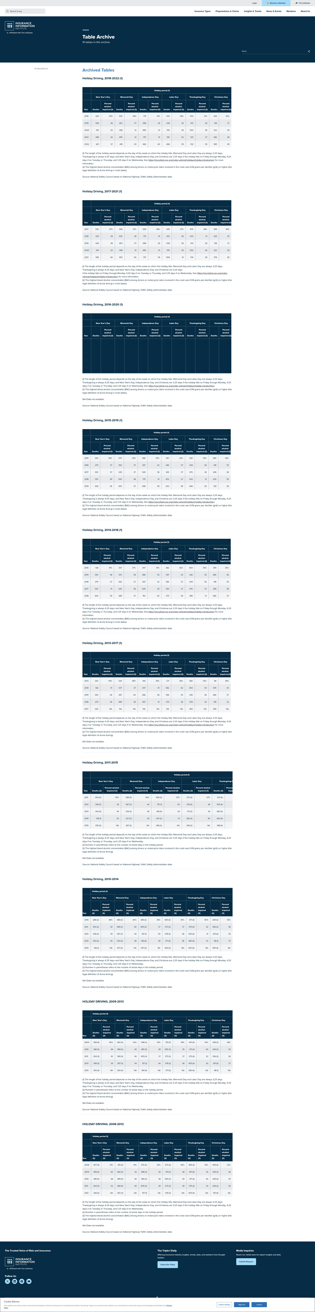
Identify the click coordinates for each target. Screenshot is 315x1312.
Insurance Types (202, 11)
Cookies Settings (224, 1304)
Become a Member (278, 3)
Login (254, 3)
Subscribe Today (167, 1264)
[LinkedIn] (14, 1281)
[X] (7, 1281)
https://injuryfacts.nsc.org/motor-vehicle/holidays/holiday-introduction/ (181, 160)
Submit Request (246, 1261)
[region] (157, 1305)
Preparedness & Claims (227, 11)
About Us (305, 11)
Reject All (241, 1304)
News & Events (274, 11)
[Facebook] (21, 1281)
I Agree (259, 1304)
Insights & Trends (252, 11)
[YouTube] (29, 1281)
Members (291, 11)
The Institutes (304, 3)
